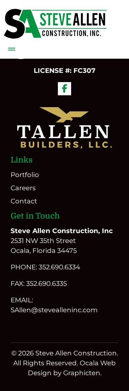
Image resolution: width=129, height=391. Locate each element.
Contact (24, 201)
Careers (23, 188)
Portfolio (25, 175)
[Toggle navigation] (11, 49)
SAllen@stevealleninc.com (54, 310)
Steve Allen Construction (76, 353)
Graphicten (81, 373)
